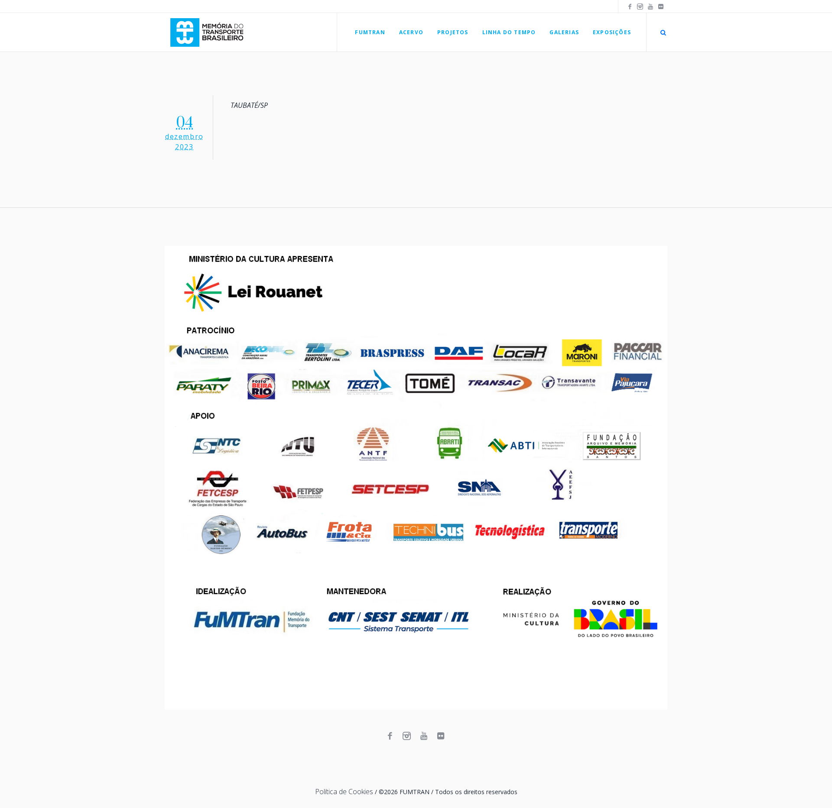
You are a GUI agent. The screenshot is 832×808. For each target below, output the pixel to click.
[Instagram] (640, 6)
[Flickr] (661, 6)
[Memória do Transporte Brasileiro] (416, 478)
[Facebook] (629, 6)
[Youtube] (650, 6)
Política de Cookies (344, 791)
